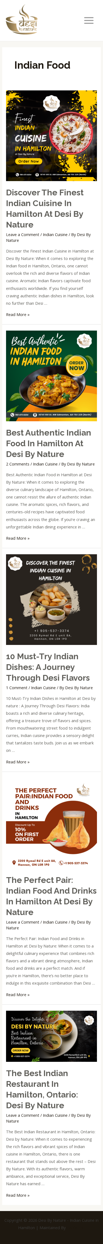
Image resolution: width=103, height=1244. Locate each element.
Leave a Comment (22, 234)
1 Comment (16, 687)
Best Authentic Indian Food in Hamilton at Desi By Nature (48, 443)
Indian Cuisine (55, 234)
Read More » (18, 314)
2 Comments (17, 464)
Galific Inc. (76, 1227)
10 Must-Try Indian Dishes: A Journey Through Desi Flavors (48, 667)
